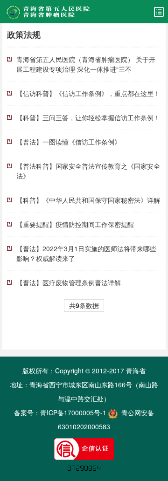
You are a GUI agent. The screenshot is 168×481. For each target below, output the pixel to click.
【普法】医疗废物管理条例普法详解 (68, 282)
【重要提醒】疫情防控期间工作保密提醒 (75, 224)
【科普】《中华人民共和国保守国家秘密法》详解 (88, 200)
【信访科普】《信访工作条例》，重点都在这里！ (88, 93)
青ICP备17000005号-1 (73, 412)
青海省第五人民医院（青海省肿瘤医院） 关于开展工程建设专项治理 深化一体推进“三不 (85, 64)
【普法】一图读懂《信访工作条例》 (68, 141)
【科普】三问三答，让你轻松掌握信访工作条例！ (88, 117)
